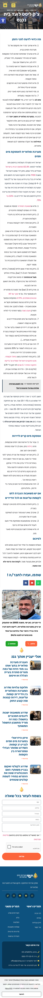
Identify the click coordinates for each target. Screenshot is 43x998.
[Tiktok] (7, 895)
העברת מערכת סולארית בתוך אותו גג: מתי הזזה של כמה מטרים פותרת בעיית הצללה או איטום (15, 669)
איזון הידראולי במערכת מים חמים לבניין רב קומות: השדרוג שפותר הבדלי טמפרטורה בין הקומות (15, 746)
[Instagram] (13, 895)
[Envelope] (20, 895)
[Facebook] (26, 895)
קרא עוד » (25, 679)
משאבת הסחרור (24, 206)
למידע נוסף (8, 988)
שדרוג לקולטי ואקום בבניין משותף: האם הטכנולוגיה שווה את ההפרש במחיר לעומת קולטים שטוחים (15, 773)
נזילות (29, 446)
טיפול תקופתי (10, 356)
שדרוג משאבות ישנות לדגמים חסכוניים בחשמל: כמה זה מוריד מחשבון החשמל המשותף (15, 719)
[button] (3, 20)
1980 (33, 175)
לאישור (21, 994)
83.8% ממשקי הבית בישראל (17, 166)
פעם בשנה (26, 310)
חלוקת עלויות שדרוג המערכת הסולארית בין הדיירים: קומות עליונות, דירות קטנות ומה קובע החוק (15, 694)
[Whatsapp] (32, 895)
